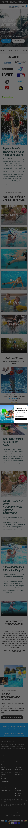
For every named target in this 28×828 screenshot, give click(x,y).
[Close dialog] (27, 405)
